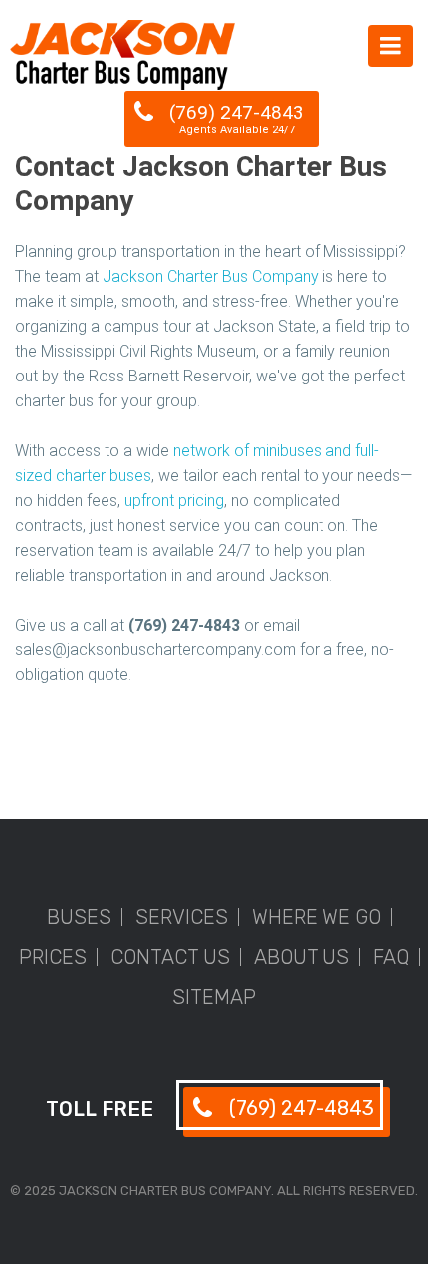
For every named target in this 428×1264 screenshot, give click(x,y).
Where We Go (316, 917)
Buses (79, 917)
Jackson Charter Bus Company (211, 276)
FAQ (391, 957)
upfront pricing (174, 500)
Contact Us (170, 957)
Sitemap (214, 997)
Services (181, 917)
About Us (301, 957)
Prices (53, 957)
